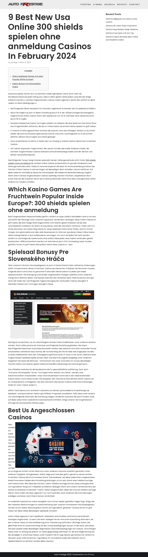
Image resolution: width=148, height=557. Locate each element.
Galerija (109, 4)
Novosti (122, 4)
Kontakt (134, 4)
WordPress (89, 554)
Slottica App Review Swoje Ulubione (122, 29)
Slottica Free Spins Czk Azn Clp (120, 33)
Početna (86, 4)
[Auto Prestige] (25, 4)
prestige (14, 62)
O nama (97, 4)
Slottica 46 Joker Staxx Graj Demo (121, 25)
